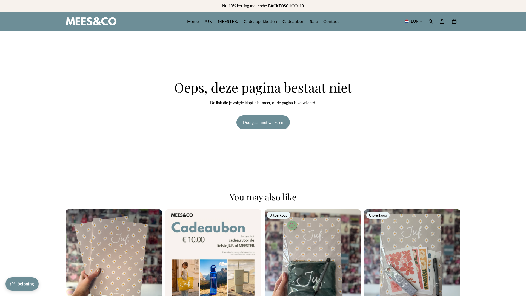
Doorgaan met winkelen (263, 122)
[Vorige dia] (74, 257)
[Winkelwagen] (454, 21)
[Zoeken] (431, 21)
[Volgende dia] (153, 257)
